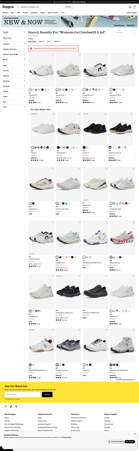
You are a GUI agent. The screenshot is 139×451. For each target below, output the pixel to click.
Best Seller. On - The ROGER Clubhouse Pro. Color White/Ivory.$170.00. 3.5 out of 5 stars (42, 353)
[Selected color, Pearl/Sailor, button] (58, 147)
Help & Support (132, 13)
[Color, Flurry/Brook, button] (87, 257)
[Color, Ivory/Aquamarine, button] (63, 89)
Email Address (11, 394)
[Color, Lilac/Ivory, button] (60, 257)
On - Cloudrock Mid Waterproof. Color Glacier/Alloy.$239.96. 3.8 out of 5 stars (122, 353)
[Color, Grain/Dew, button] (90, 257)
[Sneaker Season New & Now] (69, 21)
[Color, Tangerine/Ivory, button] (66, 257)
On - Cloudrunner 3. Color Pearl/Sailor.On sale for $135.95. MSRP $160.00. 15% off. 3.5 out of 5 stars (69, 136)
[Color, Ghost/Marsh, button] (116, 147)
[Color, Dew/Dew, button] (120, 89)
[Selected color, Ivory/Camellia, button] (111, 257)
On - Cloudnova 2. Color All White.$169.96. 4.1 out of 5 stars (122, 299)
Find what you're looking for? (125, 379)
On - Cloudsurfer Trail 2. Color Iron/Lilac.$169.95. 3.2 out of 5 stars (69, 353)
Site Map (74, 424)
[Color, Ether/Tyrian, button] (35, 147)
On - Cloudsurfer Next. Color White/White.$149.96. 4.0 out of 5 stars (122, 78)
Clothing (107, 421)
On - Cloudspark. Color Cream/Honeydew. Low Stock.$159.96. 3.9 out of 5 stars (95, 192)
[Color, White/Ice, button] (33, 364)
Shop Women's (119, 25)
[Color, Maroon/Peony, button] (117, 310)
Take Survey (75, 427)
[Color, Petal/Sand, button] (87, 147)
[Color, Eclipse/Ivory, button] (93, 89)
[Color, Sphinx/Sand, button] (114, 364)
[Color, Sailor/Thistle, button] (120, 203)
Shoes (40, 41)
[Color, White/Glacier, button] (60, 203)
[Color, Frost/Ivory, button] (99, 89)
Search (68, 7)
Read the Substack (79, 2)
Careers (7, 421)
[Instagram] (6, 406)
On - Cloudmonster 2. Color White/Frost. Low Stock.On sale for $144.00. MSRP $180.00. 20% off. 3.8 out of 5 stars (42, 245)
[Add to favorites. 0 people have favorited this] (52, 54)
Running (107, 427)
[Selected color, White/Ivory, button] (57, 89)
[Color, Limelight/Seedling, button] (90, 89)
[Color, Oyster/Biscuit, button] (38, 147)
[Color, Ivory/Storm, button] (117, 257)
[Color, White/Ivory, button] (122, 147)
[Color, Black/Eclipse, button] (114, 89)
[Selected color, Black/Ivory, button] (110, 147)
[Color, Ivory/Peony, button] (123, 203)
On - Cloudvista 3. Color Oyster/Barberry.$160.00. (42, 192)
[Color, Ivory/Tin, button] (87, 89)
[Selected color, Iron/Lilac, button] (57, 364)
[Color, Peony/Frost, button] (39, 310)
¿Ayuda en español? (44, 424)
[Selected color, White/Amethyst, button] (84, 257)
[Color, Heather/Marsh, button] (60, 89)
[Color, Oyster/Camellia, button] (72, 89)
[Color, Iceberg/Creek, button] (119, 147)
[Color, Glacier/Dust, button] (60, 364)
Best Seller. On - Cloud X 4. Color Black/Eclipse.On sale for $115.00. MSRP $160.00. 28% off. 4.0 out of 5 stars (95, 136)
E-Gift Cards (75, 430)
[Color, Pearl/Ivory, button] (63, 257)
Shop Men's (131, 25)
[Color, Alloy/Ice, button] (36, 310)
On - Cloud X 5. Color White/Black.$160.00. (95, 353)
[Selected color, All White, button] (111, 310)
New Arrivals (108, 424)
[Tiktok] (11, 406)
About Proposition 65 (45, 430)
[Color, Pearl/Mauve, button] (36, 89)
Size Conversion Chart (78, 418)
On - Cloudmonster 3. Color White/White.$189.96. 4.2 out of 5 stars (95, 78)
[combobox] (40, 7)
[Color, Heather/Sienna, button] (114, 310)
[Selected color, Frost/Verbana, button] (57, 203)
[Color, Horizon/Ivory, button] (114, 203)
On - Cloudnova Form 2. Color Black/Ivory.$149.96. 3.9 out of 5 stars (121, 136)
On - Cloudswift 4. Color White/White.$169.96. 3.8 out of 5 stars (42, 78)
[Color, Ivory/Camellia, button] (96, 89)
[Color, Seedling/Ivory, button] (61, 147)
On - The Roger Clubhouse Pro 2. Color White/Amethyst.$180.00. (95, 245)
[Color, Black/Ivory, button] (66, 89)
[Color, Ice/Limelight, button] (33, 310)
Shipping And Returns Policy (47, 427)
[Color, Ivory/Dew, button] (39, 89)
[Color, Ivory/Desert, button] (125, 147)
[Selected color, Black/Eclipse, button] (84, 147)
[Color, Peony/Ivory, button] (123, 89)
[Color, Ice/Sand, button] (123, 310)
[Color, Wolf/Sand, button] (33, 89)
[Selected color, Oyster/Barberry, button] (30, 203)
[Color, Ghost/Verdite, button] (69, 89)
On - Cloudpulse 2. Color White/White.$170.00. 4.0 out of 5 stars (42, 299)
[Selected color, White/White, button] (30, 89)
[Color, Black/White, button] (42, 89)
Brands (106, 418)
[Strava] (16, 406)
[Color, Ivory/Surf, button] (87, 364)
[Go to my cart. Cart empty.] (135, 7)
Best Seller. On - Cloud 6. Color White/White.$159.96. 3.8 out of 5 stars (43, 136)
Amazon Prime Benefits (13, 427)
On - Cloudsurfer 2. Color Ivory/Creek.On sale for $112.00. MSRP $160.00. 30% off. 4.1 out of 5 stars (69, 245)
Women (56, 41)
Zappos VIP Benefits (12, 430)
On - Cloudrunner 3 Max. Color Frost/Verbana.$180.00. (69, 192)
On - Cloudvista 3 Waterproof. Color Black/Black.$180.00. (95, 299)
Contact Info (42, 421)
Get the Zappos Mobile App (14, 424)
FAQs (40, 418)
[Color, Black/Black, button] (47, 147)
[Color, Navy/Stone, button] (41, 147)
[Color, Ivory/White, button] (117, 89)
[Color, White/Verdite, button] (66, 203)
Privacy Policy (66, 437)
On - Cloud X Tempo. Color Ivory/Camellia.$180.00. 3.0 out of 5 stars (122, 245)
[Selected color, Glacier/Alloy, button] (111, 364)
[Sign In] (130, 7)
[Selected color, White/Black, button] (84, 364)
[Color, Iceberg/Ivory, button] (117, 203)
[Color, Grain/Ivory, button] (126, 310)
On (48, 41)
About (7, 418)
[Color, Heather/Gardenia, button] (45, 89)
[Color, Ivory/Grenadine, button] (120, 310)
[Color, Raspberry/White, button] (44, 147)
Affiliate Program (77, 421)
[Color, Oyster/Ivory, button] (113, 147)
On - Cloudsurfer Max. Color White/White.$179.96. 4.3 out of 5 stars (122, 192)
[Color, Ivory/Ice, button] (114, 257)
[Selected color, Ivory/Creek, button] (57, 257)
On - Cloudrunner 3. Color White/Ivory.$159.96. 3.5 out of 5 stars (69, 78)
